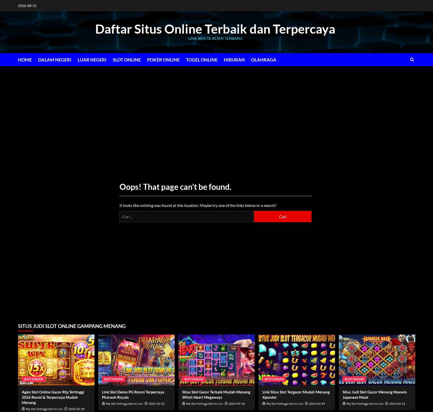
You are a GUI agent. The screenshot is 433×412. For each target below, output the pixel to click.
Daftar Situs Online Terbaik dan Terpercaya (215, 28)
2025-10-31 (157, 403)
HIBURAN (234, 59)
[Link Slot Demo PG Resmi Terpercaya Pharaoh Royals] (136, 360)
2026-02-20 (76, 409)
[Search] (412, 59)
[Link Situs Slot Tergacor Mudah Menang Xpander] (297, 360)
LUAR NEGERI (92, 59)
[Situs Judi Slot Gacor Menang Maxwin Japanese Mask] (377, 360)
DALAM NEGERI (54, 59)
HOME (25, 59)
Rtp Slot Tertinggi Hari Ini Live (44, 409)
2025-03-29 (317, 403)
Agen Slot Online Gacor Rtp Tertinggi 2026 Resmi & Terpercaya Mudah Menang (53, 397)
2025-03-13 (397, 403)
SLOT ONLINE (127, 59)
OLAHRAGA (263, 59)
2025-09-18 (237, 403)
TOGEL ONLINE (202, 59)
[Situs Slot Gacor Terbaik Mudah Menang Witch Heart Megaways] (216, 360)
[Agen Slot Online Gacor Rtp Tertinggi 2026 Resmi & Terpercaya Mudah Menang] (56, 360)
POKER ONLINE (163, 59)
